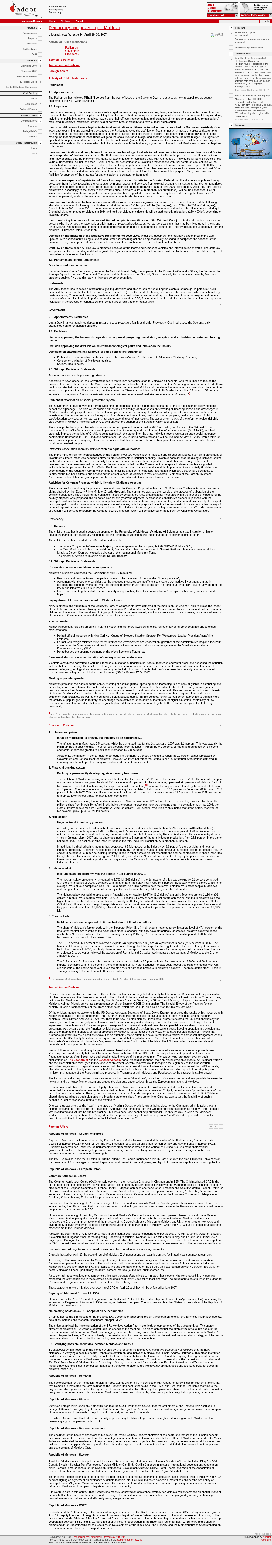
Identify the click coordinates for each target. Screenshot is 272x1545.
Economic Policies (61, 59)
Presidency (72, 54)
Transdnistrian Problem (64, 65)
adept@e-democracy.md (129, 1539)
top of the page (263, 1533)
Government (72, 50)
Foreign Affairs (58, 71)
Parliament (71, 47)
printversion (219, 34)
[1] (190, 393)
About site (266, 1539)
